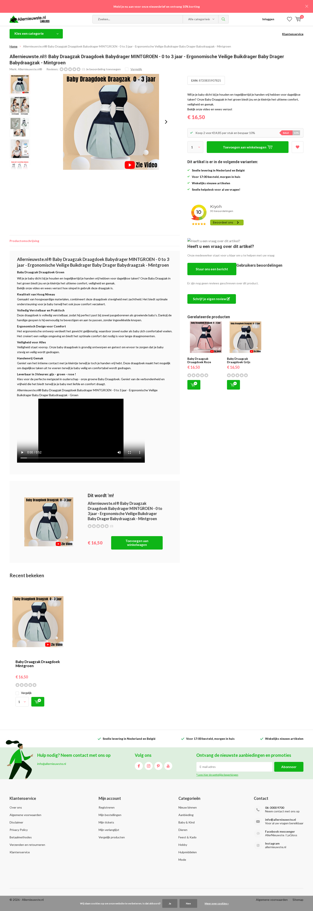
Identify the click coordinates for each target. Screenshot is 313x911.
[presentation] (166, 122)
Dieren (182, 830)
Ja (170, 903)
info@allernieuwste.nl (280, 819)
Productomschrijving (24, 241)
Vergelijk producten (112, 837)
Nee (188, 903)
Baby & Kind (186, 822)
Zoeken (223, 19)
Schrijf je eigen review (210, 299)
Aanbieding (186, 815)
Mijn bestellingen (110, 815)
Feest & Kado (187, 837)
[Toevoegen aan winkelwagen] (37, 702)
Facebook (139, 766)
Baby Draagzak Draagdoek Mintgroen (38, 663)
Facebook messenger (280, 831)
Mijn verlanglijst (109, 830)
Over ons (16, 807)
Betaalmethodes (21, 837)
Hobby (182, 844)
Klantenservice (292, 34)
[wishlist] (289, 19)
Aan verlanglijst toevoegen (297, 147)
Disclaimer (16, 822)
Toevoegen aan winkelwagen (136, 543)
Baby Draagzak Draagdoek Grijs (238, 360)
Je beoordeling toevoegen (103, 69)
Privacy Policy (19, 830)
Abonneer (288, 767)
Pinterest (158, 766)
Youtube (168, 766)
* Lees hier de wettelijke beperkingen (217, 774)
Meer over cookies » (217, 903)
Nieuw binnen (187, 807)
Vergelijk (26, 693)
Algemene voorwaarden (25, 815)
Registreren (107, 807)
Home (13, 46)
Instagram (149, 766)
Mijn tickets (106, 822)
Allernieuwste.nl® (30, 69)
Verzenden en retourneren (27, 844)
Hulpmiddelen (187, 852)
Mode (182, 859)
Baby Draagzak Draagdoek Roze (199, 360)
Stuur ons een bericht (212, 269)
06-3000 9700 (274, 807)
